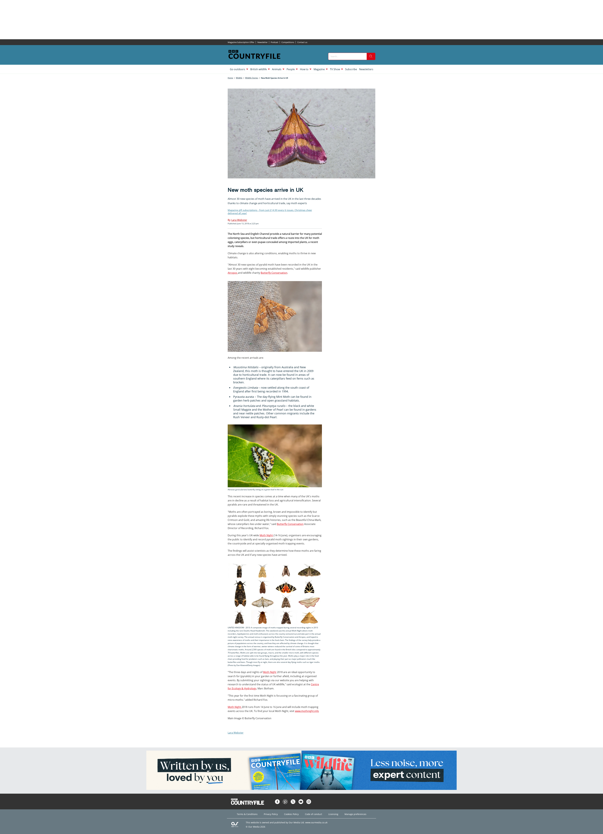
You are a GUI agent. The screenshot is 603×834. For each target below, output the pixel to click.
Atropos (233, 272)
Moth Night (266, 535)
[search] (371, 56)
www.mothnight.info (307, 711)
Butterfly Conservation (274, 272)
